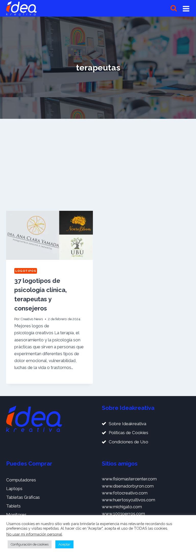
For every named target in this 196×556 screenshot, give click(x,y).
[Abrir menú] (186, 8)
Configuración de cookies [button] (29, 544)
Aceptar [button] (64, 544)
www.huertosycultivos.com (128, 499)
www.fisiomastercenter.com (129, 478)
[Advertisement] (98, 163)
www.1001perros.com (123, 513)
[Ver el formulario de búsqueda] (174, 8)
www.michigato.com (122, 506)
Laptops (14, 488)
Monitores (16, 514)
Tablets (13, 505)
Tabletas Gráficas (23, 497)
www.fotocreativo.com (125, 492)
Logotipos (25, 271)
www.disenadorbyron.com (128, 486)
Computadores (21, 479)
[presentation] (49, 235)
